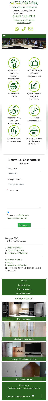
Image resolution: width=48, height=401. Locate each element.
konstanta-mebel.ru (13, 259)
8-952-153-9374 (24, 16)
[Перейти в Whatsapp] (17, 29)
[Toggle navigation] (4, 36)
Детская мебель (24, 289)
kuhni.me (9, 262)
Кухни (24, 281)
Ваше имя (12, 168)
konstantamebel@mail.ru (16, 265)
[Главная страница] (24, 5)
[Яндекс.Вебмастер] (37, 396)
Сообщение (12, 190)
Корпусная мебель (24, 293)
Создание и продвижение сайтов (18, 396)
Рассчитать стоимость (24, 20)
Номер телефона (15, 179)
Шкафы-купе (24, 285)
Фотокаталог (24, 298)
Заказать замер (24, 23)
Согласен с (18, 216)
